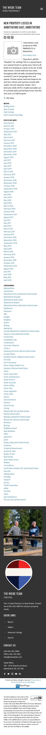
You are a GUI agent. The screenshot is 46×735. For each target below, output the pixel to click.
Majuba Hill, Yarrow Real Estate (16, 411)
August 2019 (8, 157)
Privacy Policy (35, 680)
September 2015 (10, 266)
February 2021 (9, 140)
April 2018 (8, 203)
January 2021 (9, 143)
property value (10, 451)
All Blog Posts (9, 106)
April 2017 (8, 226)
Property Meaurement (13, 448)
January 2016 (9, 257)
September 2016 (10, 243)
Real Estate (8, 457)
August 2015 (8, 269)
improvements (10, 400)
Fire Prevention (10, 363)
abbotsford (8, 291)
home (6, 371)
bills (5, 314)
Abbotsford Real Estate (13, 300)
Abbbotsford (9, 288)
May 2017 (7, 223)
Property (7, 445)
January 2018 (9, 212)
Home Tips (8, 388)
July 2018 (7, 195)
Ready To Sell (9, 454)
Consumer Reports (11, 345)
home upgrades (10, 391)
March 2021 (8, 137)
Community (8, 337)
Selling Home (9, 474)
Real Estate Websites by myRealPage (23, 682)
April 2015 (8, 280)
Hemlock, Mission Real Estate (16, 368)
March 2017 (8, 229)
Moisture (7, 423)
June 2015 (7, 274)
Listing (6, 408)
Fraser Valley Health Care (14, 365)
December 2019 (10, 152)
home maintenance (12, 377)
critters (7, 348)
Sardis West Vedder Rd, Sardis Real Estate (21, 468)
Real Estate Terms (11, 460)
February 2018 (9, 209)
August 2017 (8, 217)
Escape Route (9, 354)
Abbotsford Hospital (12, 297)
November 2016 (10, 240)
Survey (6, 483)
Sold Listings (9, 112)
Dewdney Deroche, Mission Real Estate (20, 351)
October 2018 (9, 186)
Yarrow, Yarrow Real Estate (15, 500)
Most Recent (9, 123)
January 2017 (9, 234)
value (6, 494)
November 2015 (10, 260)
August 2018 (8, 192)
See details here (29, 55)
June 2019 (8, 163)
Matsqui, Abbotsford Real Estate (17, 417)
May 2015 (7, 277)
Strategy (7, 477)
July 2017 (7, 220)
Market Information (12, 414)
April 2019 (8, 169)
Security (7, 471)
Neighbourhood (10, 428)
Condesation (9, 343)
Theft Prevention (11, 485)
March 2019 (8, 172)
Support (7, 480)
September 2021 (10, 132)
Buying (6, 325)
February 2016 (9, 254)
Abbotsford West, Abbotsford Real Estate (21, 305)
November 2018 (10, 183)
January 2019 (9, 177)
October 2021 (9, 129)
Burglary (7, 320)
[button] (5, 674)
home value (8, 394)
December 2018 (10, 180)
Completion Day (10, 340)
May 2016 (7, 246)
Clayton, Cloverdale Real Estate (16, 334)
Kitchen (7, 403)
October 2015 (9, 263)
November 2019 (10, 154)
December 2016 (10, 237)
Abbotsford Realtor (12, 303)
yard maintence (10, 497)
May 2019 (7, 166)
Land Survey (9, 405)
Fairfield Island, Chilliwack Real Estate (19, 357)
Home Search (9, 380)
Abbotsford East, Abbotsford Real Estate (25, 34)
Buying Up (8, 328)
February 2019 (9, 174)
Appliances (8, 308)
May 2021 (7, 134)
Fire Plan (7, 360)
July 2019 (7, 160)
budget (7, 317)
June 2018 (8, 197)
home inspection (11, 374)
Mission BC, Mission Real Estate (16, 420)
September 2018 (10, 189)
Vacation (7, 491)
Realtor (7, 462)
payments (8, 437)
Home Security (10, 383)
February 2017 (9, 232)
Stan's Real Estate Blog (13, 115)
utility (6, 488)
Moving (7, 425)
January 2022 (9, 126)
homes (6, 397)
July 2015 (7, 272)
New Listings (9, 109)
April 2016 (8, 249)
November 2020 (10, 149)
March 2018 (8, 206)
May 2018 (7, 200)
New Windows (9, 431)
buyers (6, 323)
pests (6, 440)
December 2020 (10, 146)
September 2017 (10, 214)
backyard (8, 311)
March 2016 (8, 252)
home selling (9, 385)
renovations (9, 465)
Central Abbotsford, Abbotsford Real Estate (21, 331)
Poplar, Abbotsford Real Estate (16, 442)
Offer (6, 434)
